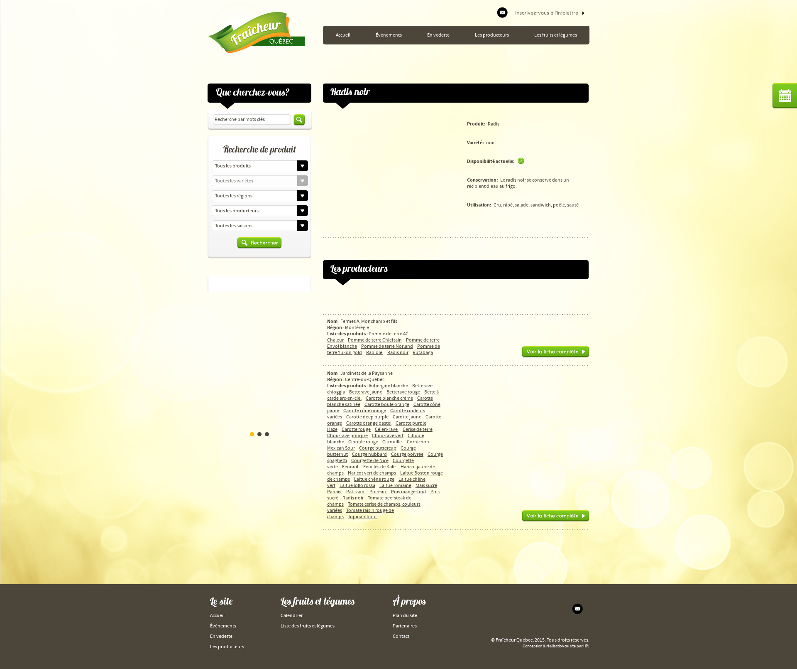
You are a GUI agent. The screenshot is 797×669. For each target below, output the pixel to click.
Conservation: (482, 180)
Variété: (475, 142)
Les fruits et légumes (555, 35)
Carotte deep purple (367, 417)
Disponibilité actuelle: (491, 161)
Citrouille (392, 442)
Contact (401, 636)
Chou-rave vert (387, 435)
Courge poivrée (407, 454)
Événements (389, 35)
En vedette (438, 35)
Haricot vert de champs (372, 473)
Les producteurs (492, 35)
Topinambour (362, 516)
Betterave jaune (365, 392)
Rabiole (374, 352)
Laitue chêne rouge (374, 479)
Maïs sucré (426, 485)
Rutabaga (423, 352)
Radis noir (397, 352)
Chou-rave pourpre (347, 435)
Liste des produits (346, 334)
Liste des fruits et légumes (308, 626)
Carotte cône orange (364, 410)
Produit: (476, 124)
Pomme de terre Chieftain (375, 340)
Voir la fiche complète (555, 352)
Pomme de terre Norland (387, 346)
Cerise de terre (418, 429)
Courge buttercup (377, 448)
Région (334, 327)
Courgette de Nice (370, 460)
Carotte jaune (407, 417)
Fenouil (350, 467)
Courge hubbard (369, 454)
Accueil (343, 35)
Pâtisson (355, 491)
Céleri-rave (386, 429)
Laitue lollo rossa (357, 485)
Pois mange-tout (408, 491)
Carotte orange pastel (368, 423)
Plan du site (405, 615)
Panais (334, 491)
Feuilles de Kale (379, 467)
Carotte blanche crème (389, 398)
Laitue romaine (395, 485)
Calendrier (292, 615)
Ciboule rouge (363, 442)
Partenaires (405, 626)
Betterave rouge (403, 392)
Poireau (378, 491)
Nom (332, 321)
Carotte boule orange (386, 404)
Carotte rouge (356, 429)
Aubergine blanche (388, 386)
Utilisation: (479, 205)
